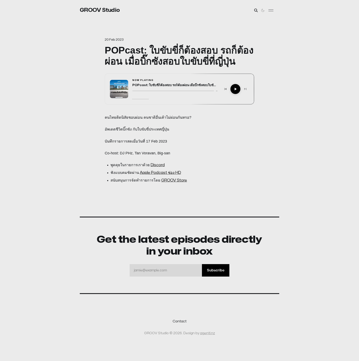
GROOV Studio (100, 10)
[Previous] (225, 89)
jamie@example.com (179, 270)
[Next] (245, 89)
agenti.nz (207, 333)
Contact (180, 321)
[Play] (235, 89)
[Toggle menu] (271, 10)
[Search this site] (256, 10)
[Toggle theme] (263, 10)
